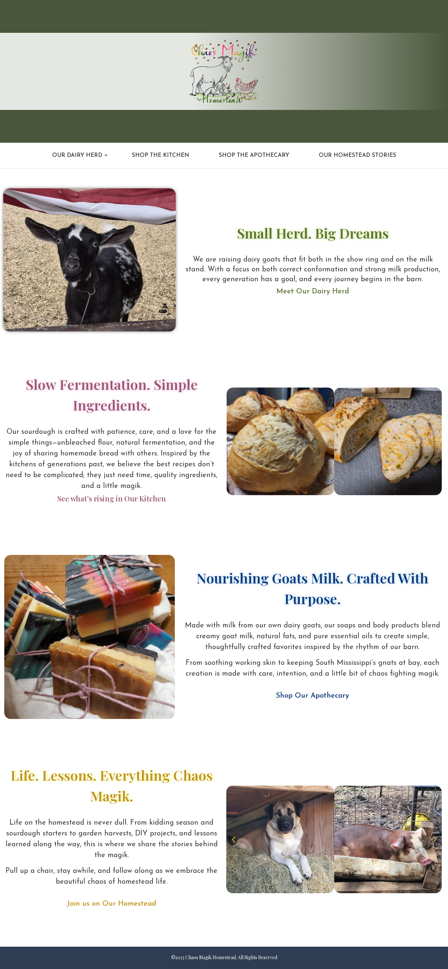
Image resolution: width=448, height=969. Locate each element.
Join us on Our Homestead (111, 904)
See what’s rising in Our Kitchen (111, 498)
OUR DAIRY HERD (77, 155)
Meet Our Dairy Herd (312, 291)
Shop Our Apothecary (312, 696)
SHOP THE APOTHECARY (254, 155)
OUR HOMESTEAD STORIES (357, 155)
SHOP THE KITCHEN (160, 155)
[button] (234, 441)
